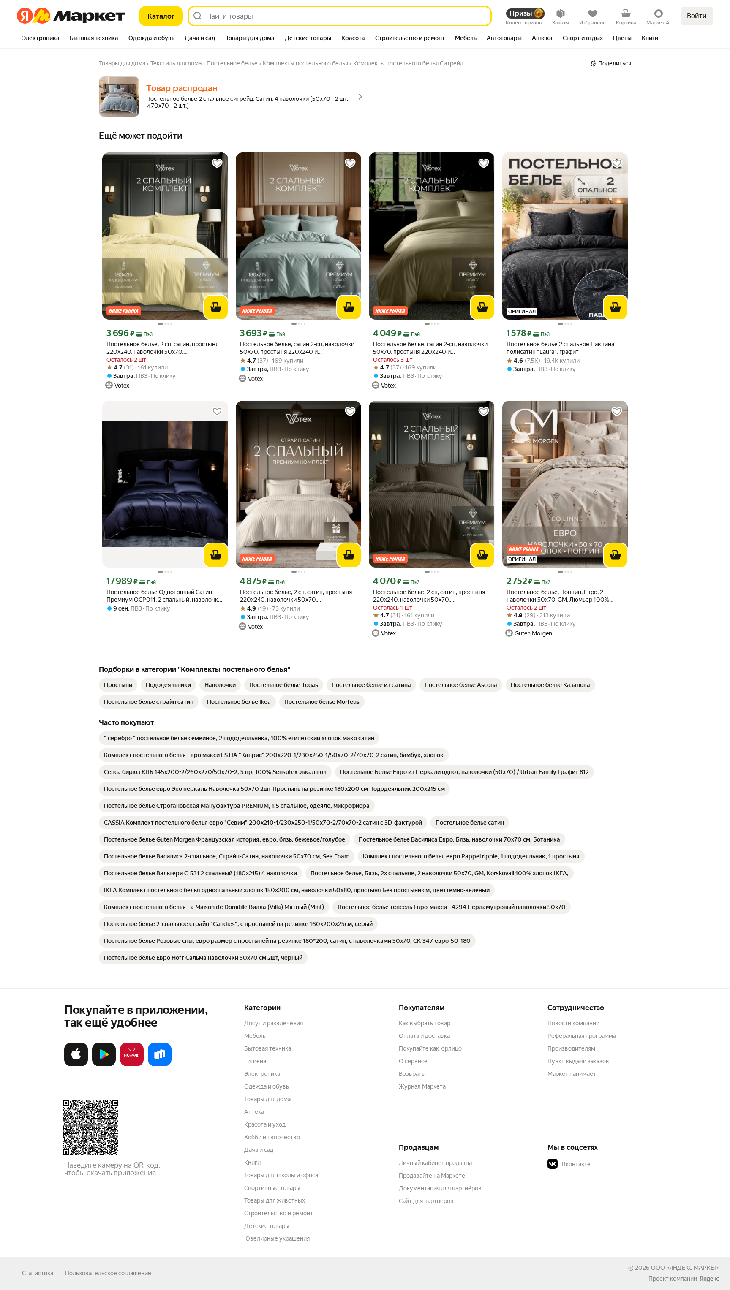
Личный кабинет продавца (435, 1163)
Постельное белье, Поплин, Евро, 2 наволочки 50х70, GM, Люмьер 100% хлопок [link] (558, 596)
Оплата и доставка (424, 1035)
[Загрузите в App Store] (76, 1064)
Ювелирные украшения (277, 1238)
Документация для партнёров (440, 1188)
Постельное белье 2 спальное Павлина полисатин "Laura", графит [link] (560, 348)
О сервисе (413, 1061)
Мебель (255, 1035)
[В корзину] (216, 307)
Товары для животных (274, 1200)
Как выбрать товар (424, 1023)
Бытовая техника (267, 1048)
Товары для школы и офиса (281, 1175)
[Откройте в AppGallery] (132, 1064)
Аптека (254, 1111)
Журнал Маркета (422, 1086)
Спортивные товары (272, 1187)
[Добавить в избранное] (217, 163)
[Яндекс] (709, 1278)
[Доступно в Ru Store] (160, 1064)
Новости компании (573, 1023)
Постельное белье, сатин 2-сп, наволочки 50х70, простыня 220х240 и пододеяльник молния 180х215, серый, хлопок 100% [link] (297, 348)
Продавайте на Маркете (432, 1175)
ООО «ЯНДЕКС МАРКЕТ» (685, 1267)
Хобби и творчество (272, 1137)
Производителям (571, 1048)
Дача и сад (258, 1149)
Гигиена (255, 1061)
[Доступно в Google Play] (104, 1064)
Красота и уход (265, 1124)
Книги (252, 1162)
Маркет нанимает (572, 1073)
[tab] (41, 39)
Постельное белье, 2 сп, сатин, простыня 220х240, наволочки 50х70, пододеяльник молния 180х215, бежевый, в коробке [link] (297, 596)
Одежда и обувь (266, 1086)
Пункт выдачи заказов (578, 1061)
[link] (118, 685)
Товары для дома (267, 1099)
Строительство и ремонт (278, 1213)
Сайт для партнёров (426, 1201)
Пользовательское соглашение (108, 1273)
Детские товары (266, 1225)
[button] (607, 1164)
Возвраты (412, 1073)
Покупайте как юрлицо (430, 1048)
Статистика (37, 1273)
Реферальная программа (582, 1035)
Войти (697, 16)
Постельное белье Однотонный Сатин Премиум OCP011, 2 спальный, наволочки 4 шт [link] (163, 596)
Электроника (262, 1073)
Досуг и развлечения (273, 1023)
